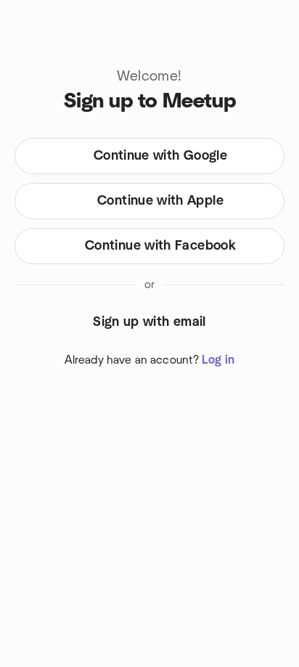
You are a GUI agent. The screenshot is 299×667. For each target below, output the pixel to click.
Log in (218, 360)
